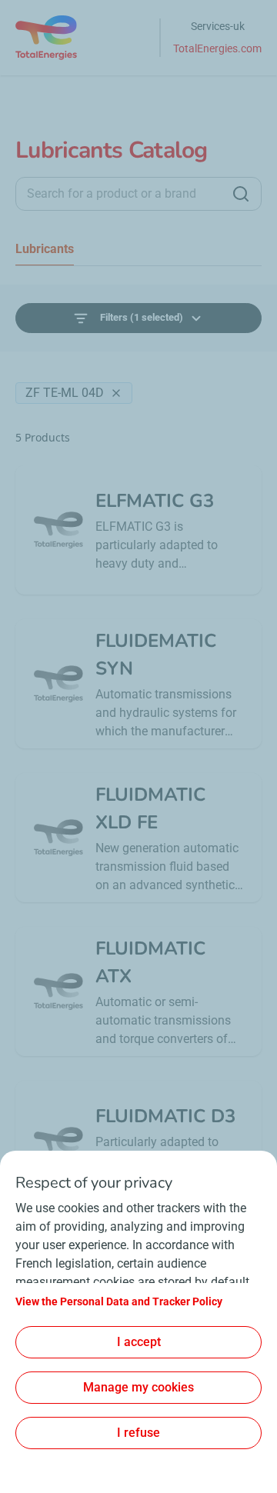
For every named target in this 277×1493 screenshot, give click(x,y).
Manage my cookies (138, 1387)
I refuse (138, 1432)
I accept (139, 1342)
